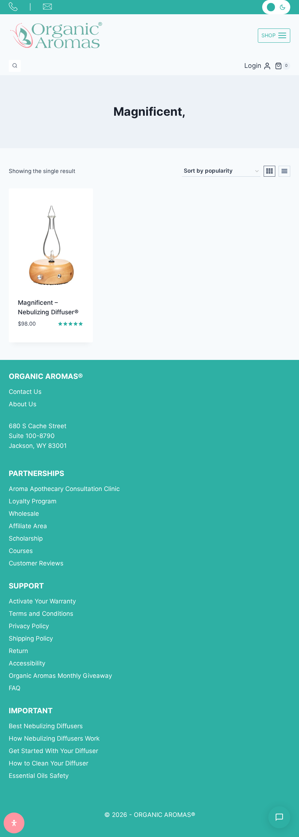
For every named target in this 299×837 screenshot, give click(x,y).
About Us (22, 404)
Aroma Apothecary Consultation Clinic (64, 488)
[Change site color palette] (276, 7)
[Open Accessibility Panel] (14, 823)
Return (18, 650)
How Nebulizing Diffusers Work (54, 738)
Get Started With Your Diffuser (53, 751)
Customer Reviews (36, 563)
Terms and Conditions (41, 613)
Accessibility (27, 663)
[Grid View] (269, 171)
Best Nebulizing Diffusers (46, 726)
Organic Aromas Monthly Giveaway (60, 675)
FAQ (14, 688)
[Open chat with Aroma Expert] (279, 817)
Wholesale (24, 513)
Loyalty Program (33, 501)
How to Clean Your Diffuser (48, 763)
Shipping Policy (31, 638)
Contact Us (25, 391)
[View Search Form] (15, 66)
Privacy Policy (29, 626)
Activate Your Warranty (42, 601)
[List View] (284, 171)
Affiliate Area (28, 526)
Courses (21, 550)
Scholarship (26, 538)
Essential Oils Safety (39, 775)
